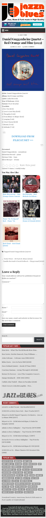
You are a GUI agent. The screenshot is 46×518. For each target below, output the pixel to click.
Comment (6, 282)
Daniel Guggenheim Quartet (20, 252)
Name (5, 307)
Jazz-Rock (35, 478)
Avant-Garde (27, 461)
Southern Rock (32, 489)
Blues (25, 464)
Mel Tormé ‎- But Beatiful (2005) (23, 407)
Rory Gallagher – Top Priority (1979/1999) (25, 428)
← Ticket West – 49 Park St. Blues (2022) (17, 259)
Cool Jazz (26, 470)
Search (4, 336)
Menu (6, 30)
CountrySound (19, 500)
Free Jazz (20, 475)
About (36, 507)
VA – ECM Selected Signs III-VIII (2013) (24, 446)
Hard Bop (39, 475)
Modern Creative (7, 484)
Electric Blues (17, 472)
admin (4, 428)
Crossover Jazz (36, 470)
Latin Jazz (15, 481)
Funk (26, 475)
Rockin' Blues (32, 486)
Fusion (32, 475)
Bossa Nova (6, 467)
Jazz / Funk (23, 35)
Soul (14, 489)
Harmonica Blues (7, 478)
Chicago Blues (27, 467)
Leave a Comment (29, 47)
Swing (41, 489)
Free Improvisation (8, 475)
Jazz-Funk (19, 478)
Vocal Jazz (18, 492)
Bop (39, 464)
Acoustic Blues (7, 461)
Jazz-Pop (27, 478)
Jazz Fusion (6, 481)
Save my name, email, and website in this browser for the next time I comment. (22, 319)
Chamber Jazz (16, 467)
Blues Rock (32, 464)
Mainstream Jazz (26, 481)
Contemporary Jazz (8, 470)
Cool (19, 470)
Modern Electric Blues (22, 484)
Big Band (18, 464)
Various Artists (7, 492)
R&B (12, 486)
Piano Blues (36, 484)
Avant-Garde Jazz (8, 464)
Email (4, 312)
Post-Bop (5, 486)
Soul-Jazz (21, 489)
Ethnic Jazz (28, 472)
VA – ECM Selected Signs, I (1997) (22, 436)
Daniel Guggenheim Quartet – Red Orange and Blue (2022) (23, 41)
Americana (18, 461)
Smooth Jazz (6, 489)
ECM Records (6, 472)
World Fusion (28, 492)
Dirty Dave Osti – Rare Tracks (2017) (25, 411)
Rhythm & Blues (21, 486)
